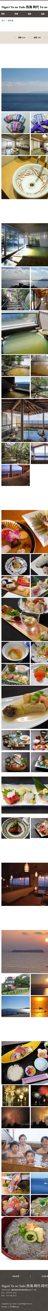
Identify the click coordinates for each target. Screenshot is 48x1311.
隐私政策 (15, 1276)
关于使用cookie (14, 1307)
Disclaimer (4, 1307)
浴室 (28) (37, 37)
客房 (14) (21, 37)
